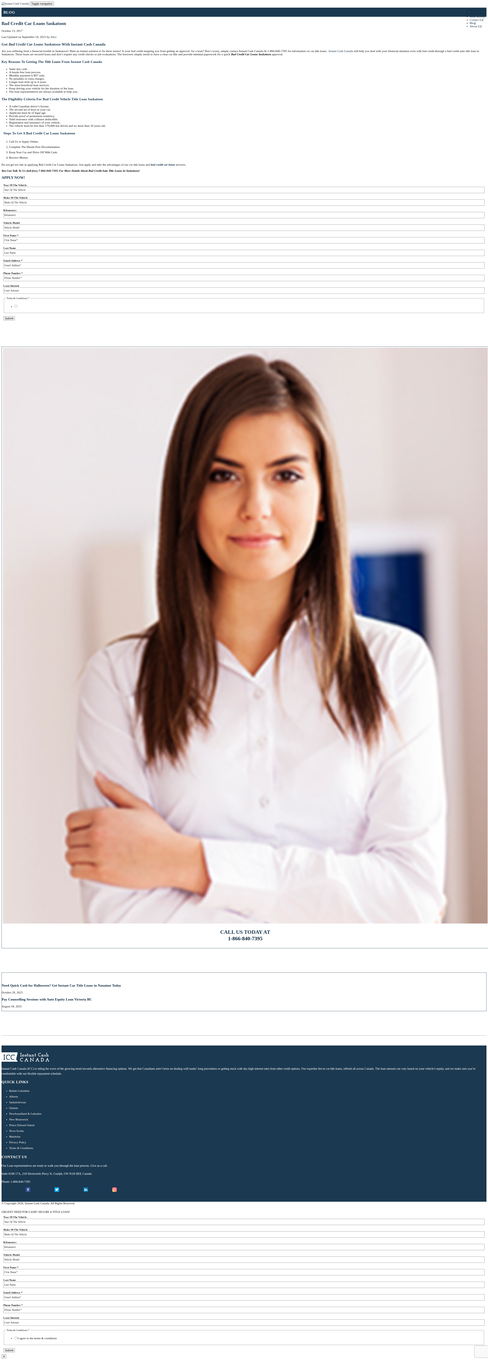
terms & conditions (45, 306)
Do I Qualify (477, 13)
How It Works (478, 10)
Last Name (9, 248)
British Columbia (19, 1090)
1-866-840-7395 (245, 938)
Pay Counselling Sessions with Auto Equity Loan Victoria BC (47, 999)
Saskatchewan (17, 1102)
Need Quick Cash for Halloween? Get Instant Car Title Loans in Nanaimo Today (61, 985)
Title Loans (53, 62)
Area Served (477, 16)
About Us (475, 26)
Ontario (13, 1108)
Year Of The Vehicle (15, 185)
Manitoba (14, 1136)
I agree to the (37, 306)
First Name (10, 235)
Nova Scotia (16, 1130)
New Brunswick (18, 1119)
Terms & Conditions (21, 1148)
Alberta (13, 1096)
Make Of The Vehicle (15, 197)
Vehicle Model (11, 222)
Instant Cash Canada (341, 51)
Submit (9, 318)
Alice (53, 37)
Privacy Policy (17, 1142)
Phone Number (13, 273)
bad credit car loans (163, 164)
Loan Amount (11, 285)
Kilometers (9, 210)
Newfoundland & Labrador (25, 1113)
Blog (472, 23)
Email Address (12, 260)
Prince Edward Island (22, 1125)
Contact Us (476, 19)
